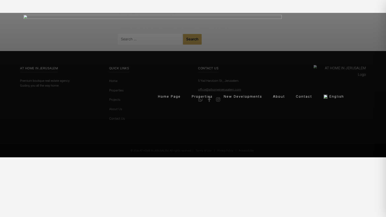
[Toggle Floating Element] (376, 191)
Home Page (169, 96)
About (279, 96)
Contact (304, 96)
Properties (202, 96)
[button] (333, 96)
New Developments (243, 96)
